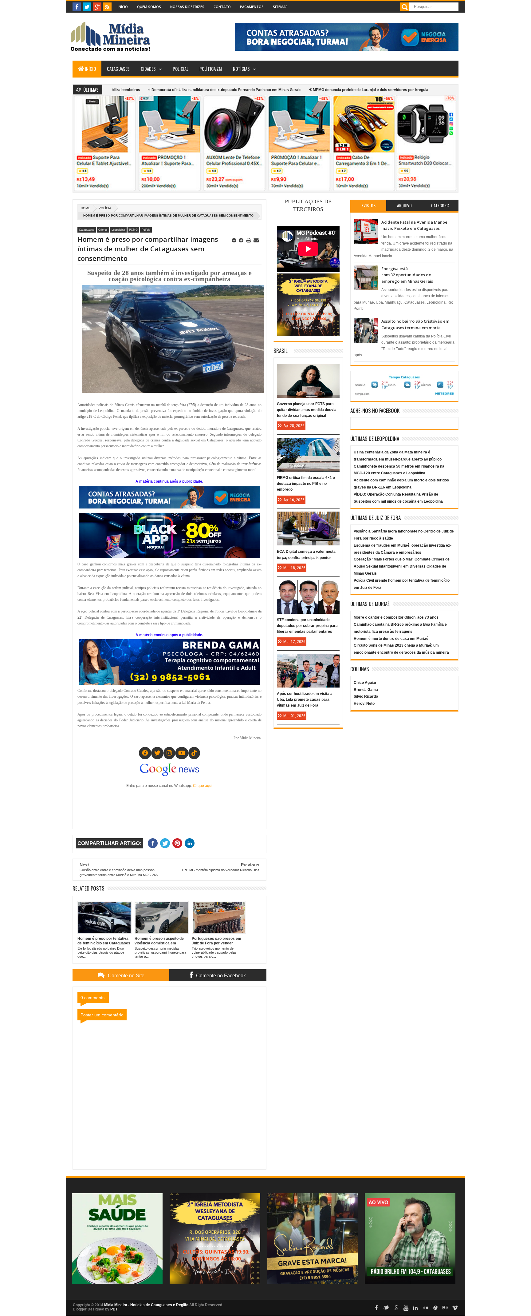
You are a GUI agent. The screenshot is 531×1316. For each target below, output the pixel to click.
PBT (114, 1309)
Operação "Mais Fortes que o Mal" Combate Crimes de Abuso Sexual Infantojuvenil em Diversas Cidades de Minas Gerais (402, 566)
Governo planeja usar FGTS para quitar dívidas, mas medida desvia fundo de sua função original (306, 410)
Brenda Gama (366, 690)
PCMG (133, 229)
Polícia (105, 208)
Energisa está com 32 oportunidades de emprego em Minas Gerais (407, 275)
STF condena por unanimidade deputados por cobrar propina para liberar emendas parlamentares (307, 626)
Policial (180, 68)
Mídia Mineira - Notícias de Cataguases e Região (146, 1305)
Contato (222, 6)
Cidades (148, 68)
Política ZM (210, 68)
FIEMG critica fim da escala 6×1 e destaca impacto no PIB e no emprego (306, 484)
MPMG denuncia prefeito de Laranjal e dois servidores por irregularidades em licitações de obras (339, 90)
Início (123, 6)
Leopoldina (118, 229)
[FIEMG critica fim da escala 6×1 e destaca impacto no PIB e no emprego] (308, 444)
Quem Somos (149, 6)
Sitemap (280, 6)
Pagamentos (252, 6)
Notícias (241, 68)
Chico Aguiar (365, 682)
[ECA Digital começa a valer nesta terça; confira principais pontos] (308, 518)
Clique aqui (202, 786)
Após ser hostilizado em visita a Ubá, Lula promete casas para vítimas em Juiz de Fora (304, 700)
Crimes (103, 229)
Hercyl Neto (364, 703)
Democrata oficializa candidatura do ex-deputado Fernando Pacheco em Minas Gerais (168, 90)
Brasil (280, 350)
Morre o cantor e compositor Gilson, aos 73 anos (396, 617)
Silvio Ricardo (366, 696)
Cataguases (118, 68)
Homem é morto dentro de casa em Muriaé (391, 638)
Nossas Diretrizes (187, 6)
